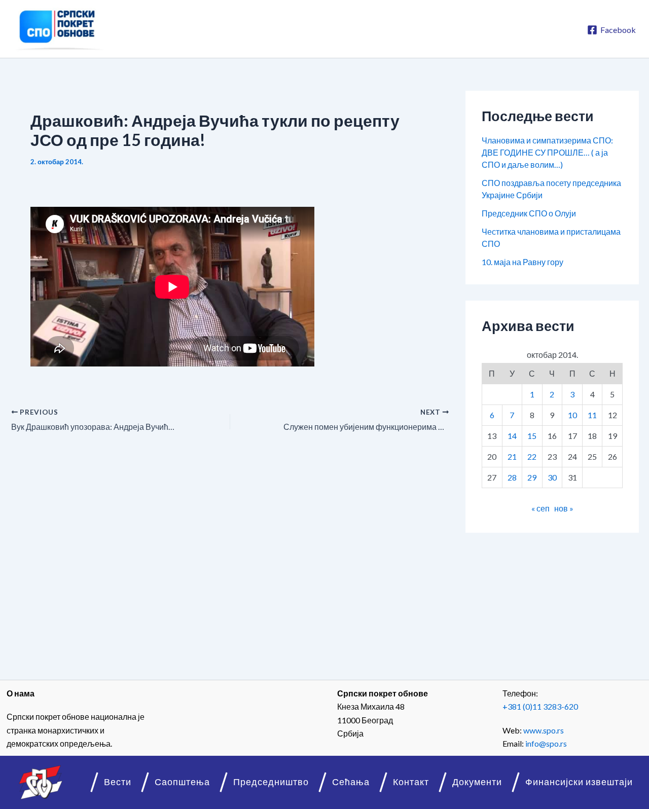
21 (512, 456)
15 (531, 435)
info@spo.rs (546, 743)
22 (531, 456)
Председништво (271, 782)
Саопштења (182, 782)
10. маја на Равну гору (522, 262)
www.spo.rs (543, 730)
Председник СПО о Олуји (529, 213)
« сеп (540, 508)
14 (512, 435)
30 (552, 477)
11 (592, 415)
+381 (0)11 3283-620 (540, 706)
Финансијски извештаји (579, 782)
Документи (477, 782)
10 (572, 415)
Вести (117, 782)
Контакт (411, 782)
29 (531, 477)
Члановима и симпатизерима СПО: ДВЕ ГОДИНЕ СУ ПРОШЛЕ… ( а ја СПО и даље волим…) (547, 152)
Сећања (351, 782)
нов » (563, 508)
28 (512, 477)
